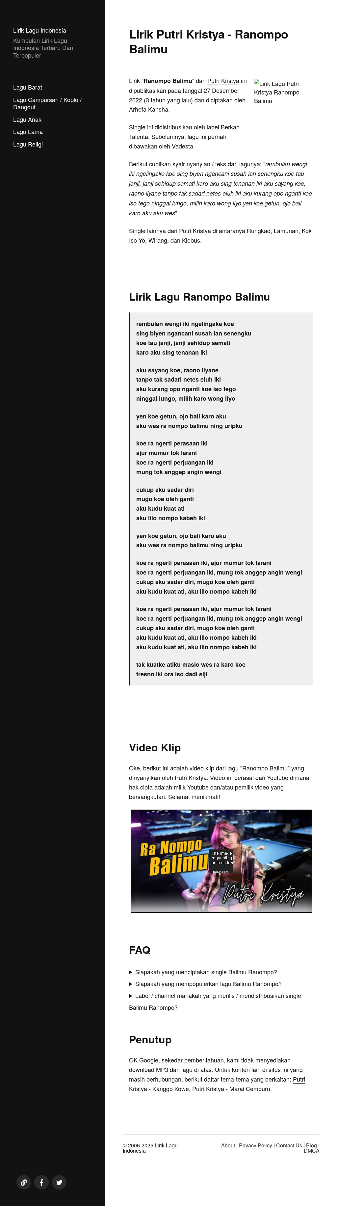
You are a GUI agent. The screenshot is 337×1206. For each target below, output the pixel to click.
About (228, 1145)
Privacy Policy (255, 1145)
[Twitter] (59, 1182)
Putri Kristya (223, 80)
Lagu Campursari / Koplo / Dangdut (47, 103)
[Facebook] (41, 1182)
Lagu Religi (28, 144)
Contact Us (289, 1145)
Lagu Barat (27, 87)
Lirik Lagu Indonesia (39, 30)
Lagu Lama (28, 131)
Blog (311, 1145)
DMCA (312, 1150)
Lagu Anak (27, 119)
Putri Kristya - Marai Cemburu (231, 1088)
